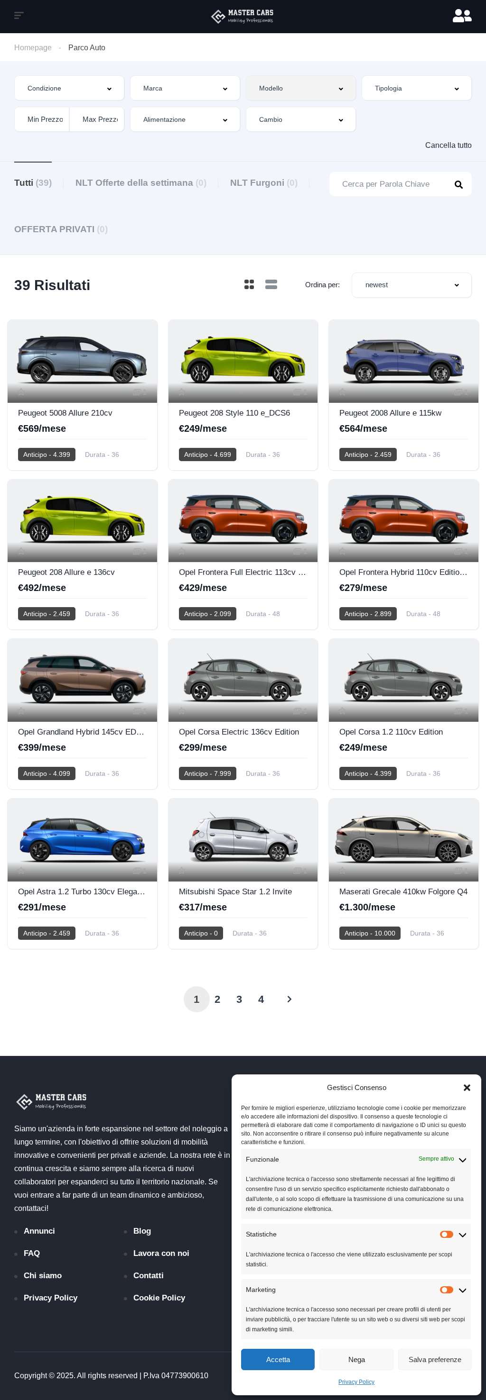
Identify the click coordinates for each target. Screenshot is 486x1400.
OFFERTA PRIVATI (61, 229)
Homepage (33, 48)
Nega (356, 1359)
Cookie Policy (159, 1297)
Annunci (39, 1231)
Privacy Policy (356, 1382)
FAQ (32, 1253)
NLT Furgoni (264, 183)
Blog (142, 1231)
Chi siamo (43, 1275)
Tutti (33, 183)
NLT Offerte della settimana (140, 183)
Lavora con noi (161, 1253)
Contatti (148, 1275)
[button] (467, 1087)
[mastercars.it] (243, 16)
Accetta (278, 1359)
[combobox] (69, 87)
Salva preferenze (435, 1359)
